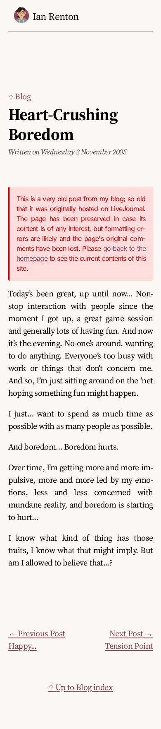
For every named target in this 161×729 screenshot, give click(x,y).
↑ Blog (19, 96)
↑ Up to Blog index (80, 687)
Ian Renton (56, 16)
